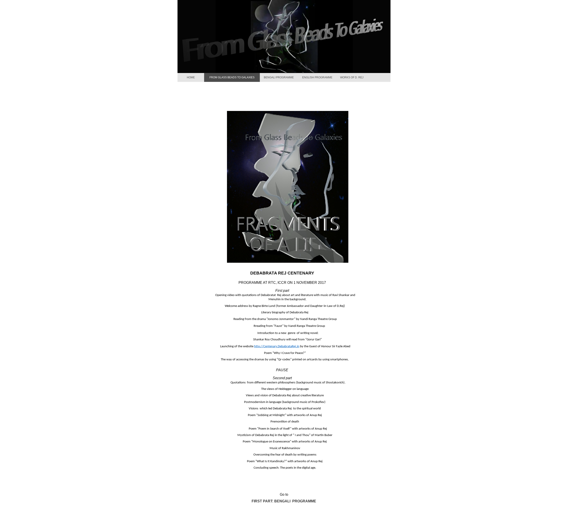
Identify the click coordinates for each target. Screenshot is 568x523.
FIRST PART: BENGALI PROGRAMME (284, 501)
